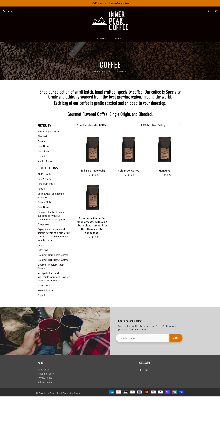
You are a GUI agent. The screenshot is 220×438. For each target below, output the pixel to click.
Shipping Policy (45, 373)
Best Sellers (44, 178)
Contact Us (43, 369)
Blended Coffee (46, 183)
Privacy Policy (44, 377)
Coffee (101, 38)
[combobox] (166, 125)
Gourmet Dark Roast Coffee (52, 254)
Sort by (145, 124)
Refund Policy (44, 382)
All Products (44, 173)
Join (176, 338)
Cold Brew (43, 146)
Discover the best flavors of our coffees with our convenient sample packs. (52, 215)
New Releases (45, 290)
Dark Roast (43, 151)
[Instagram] (146, 370)
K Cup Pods (43, 285)
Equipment (43, 224)
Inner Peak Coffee (52, 393)
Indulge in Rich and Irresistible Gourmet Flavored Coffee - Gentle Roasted (53, 277)
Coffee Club (44, 202)
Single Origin (44, 160)
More (118, 38)
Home (97, 71)
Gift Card (42, 249)
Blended (42, 136)
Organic (41, 156)
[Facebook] (140, 370)
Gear (40, 244)
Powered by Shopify (72, 393)
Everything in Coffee (48, 131)
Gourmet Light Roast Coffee (52, 259)
